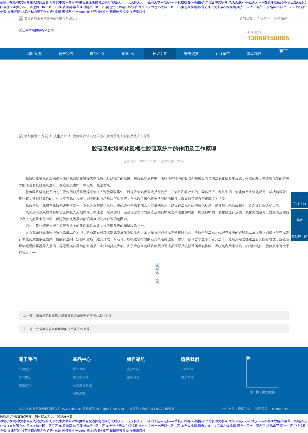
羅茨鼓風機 (81, 377)
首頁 (44, 136)
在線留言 (263, 19)
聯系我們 (280, 19)
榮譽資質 (191, 54)
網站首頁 (34, 54)
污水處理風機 (82, 385)
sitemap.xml (280, 408)
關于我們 (66, 54)
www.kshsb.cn (72, 408)
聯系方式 (187, 377)
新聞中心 (128, 54)
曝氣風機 (79, 393)
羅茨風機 (79, 369)
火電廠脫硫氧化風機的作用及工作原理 (63, 329)
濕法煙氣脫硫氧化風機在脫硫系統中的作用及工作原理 (74, 315)
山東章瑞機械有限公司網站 (56, 19)
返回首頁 (246, 19)
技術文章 (160, 54)
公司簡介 (25, 369)
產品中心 (97, 54)
